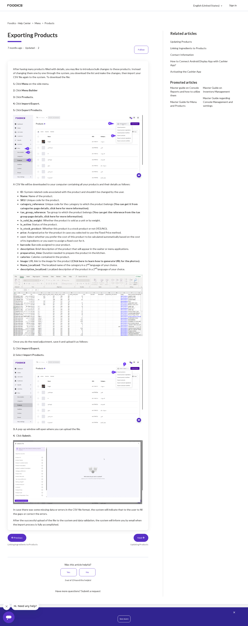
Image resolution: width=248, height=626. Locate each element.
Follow (141, 49)
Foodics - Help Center (19, 23)
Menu (38, 23)
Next (140, 537)
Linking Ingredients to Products (188, 48)
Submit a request (91, 591)
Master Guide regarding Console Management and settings (218, 102)
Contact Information (182, 54)
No (87, 572)
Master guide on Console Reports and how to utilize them (185, 91)
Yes (68, 572)
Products (49, 23)
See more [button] (124, 619)
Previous (18, 537)
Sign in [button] (233, 5)
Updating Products (181, 41)
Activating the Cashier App (185, 71)
